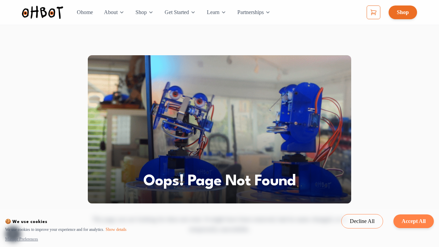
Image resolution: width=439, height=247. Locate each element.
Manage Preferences (21, 239)
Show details (116, 229)
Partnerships (250, 12)
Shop (141, 12)
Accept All (414, 221)
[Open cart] (373, 12)
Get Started (177, 12)
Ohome (85, 12)
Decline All (362, 221)
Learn (213, 12)
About (111, 12)
